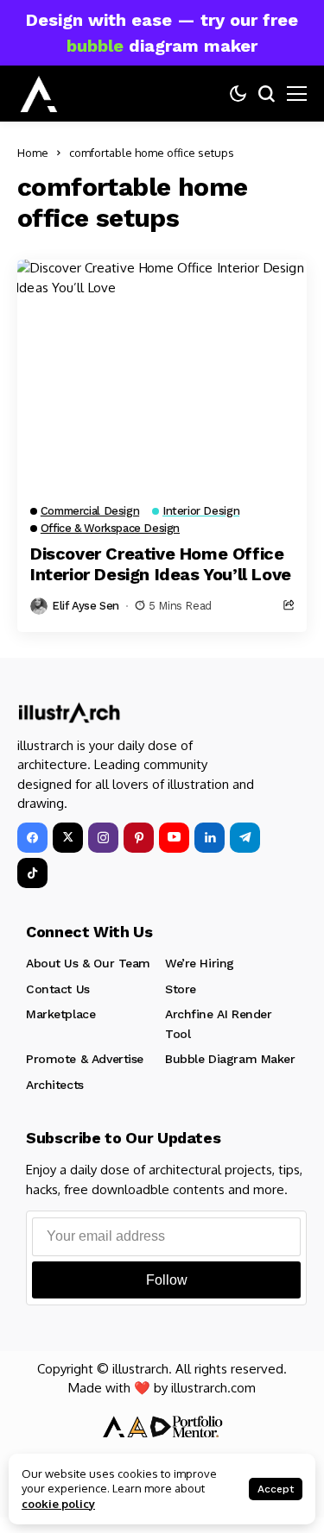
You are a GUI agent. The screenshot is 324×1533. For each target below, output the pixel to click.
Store (180, 989)
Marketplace (60, 1014)
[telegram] (245, 838)
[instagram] (103, 838)
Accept (275, 1489)
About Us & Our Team (88, 963)
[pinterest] (139, 838)
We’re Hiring (199, 963)
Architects (55, 1085)
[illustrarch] (38, 94)
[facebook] (32, 838)
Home (32, 153)
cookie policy (58, 1504)
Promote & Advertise (84, 1059)
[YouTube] (174, 838)
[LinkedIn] (209, 838)
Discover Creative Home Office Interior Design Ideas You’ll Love (160, 564)
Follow (166, 1280)
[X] (68, 838)
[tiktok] (32, 873)
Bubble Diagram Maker (230, 1059)
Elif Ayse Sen (85, 605)
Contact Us (58, 989)
